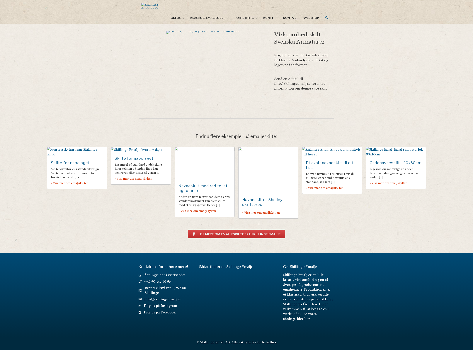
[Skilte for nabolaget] (77, 151)
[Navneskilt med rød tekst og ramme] (204, 163)
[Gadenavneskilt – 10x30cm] (396, 151)
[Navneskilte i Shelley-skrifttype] (268, 170)
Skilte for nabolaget (70, 163)
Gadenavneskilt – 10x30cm (395, 163)
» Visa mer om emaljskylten (70, 183)
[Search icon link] (327, 18)
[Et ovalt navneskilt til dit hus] (332, 151)
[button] (236, 234)
